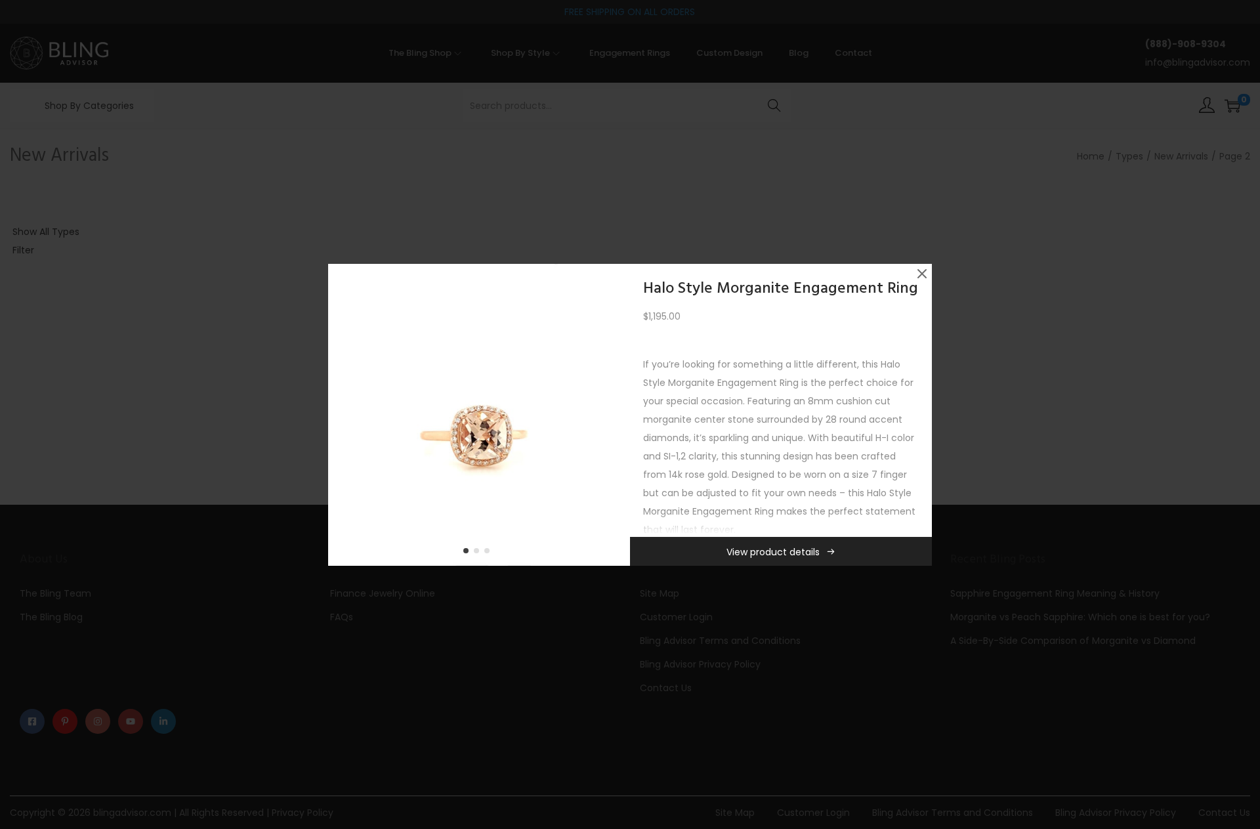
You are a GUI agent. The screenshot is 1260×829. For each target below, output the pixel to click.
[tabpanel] (479, 415)
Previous (342, 414)
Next (615, 414)
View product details (773, 552)
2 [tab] (479, 553)
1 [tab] (468, 553)
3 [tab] (489, 553)
